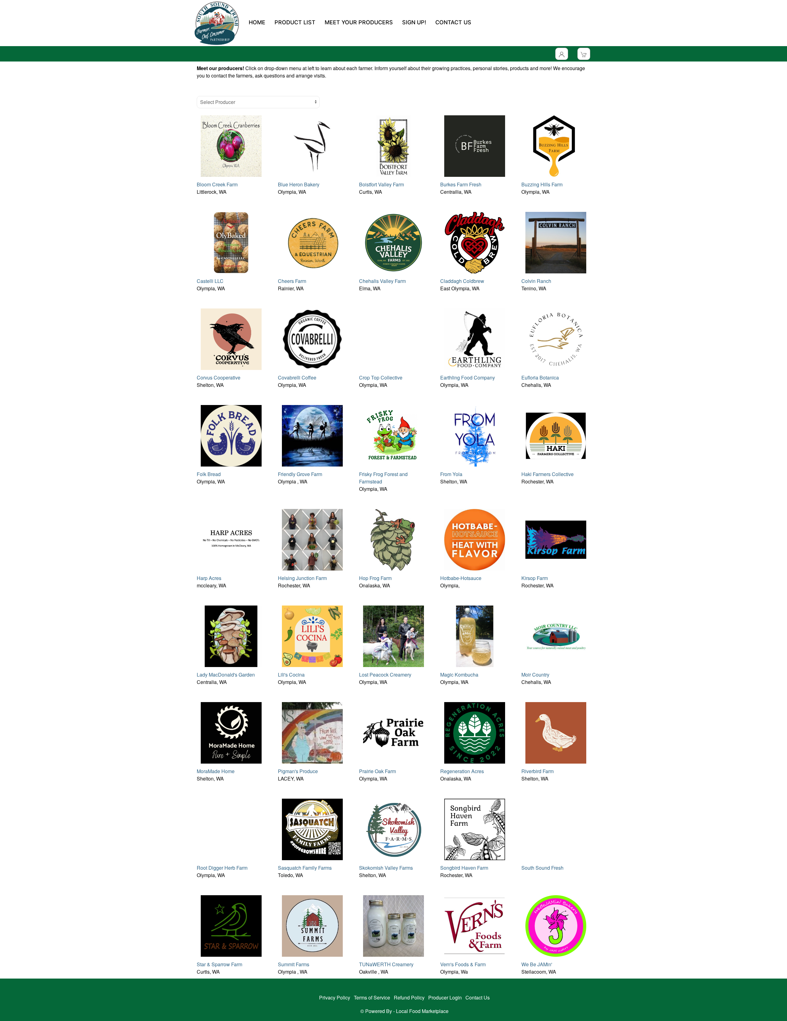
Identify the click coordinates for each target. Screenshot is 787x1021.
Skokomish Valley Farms (386, 867)
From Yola (451, 474)
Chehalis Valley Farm (382, 280)
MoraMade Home (216, 771)
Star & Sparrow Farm (219, 964)
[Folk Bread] (231, 435)
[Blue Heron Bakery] (312, 145)
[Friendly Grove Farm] (312, 435)
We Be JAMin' (536, 964)
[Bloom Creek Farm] (231, 145)
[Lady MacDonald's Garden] (231, 635)
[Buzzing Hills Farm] (555, 145)
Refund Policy (409, 997)
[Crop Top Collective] (393, 338)
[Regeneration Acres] (474, 732)
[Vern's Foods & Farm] (474, 925)
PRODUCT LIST (295, 22)
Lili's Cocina (291, 674)
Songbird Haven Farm (464, 867)
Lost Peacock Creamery (385, 674)
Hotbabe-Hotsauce (460, 578)
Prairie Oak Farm (377, 771)
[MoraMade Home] (231, 732)
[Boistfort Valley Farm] (393, 145)
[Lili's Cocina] (312, 635)
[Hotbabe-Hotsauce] (474, 538)
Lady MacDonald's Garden (226, 674)
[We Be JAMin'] (555, 925)
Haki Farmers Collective (547, 474)
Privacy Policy (334, 997)
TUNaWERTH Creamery (386, 964)
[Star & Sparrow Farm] (231, 925)
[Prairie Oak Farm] (393, 732)
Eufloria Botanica (540, 377)
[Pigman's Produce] (312, 732)
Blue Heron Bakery (298, 184)
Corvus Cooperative (218, 377)
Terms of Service (372, 997)
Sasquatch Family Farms (305, 867)
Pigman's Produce (298, 771)
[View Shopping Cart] (583, 54)
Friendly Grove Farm (300, 474)
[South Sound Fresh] (555, 828)
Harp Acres (209, 578)
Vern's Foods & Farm (463, 964)
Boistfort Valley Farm (381, 184)
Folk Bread (209, 474)
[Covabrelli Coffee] (312, 338)
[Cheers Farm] (312, 241)
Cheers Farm (292, 280)
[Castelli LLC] (231, 241)
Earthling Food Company (467, 377)
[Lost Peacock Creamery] (393, 635)
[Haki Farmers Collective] (555, 435)
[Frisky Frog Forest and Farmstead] (393, 435)
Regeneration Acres (462, 771)
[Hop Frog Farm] (393, 538)
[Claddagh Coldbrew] (474, 241)
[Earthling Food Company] (474, 338)
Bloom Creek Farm (217, 184)
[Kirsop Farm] (555, 538)
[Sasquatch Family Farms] (312, 828)
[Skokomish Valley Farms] (393, 828)
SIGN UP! (414, 22)
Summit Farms (293, 964)
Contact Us (477, 997)
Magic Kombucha (459, 674)
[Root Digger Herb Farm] (231, 828)
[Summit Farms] (312, 925)
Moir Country (535, 674)
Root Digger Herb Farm (222, 867)
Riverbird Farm (537, 771)
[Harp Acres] (231, 538)
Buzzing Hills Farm (542, 184)
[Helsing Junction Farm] (312, 538)
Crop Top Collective (380, 377)
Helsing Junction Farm (302, 578)
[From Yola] (474, 435)
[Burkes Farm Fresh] (474, 145)
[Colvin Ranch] (555, 241)
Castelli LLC (210, 280)
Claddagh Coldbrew (462, 280)
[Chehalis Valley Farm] (393, 241)
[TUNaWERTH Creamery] (393, 925)
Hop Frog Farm (375, 578)
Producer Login (445, 997)
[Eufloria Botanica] (555, 338)
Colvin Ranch (536, 280)
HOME (257, 22)
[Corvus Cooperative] (231, 338)
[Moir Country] (555, 635)
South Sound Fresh (542, 867)
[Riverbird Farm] (555, 732)
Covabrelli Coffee (297, 377)
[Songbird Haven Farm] (474, 828)
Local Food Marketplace (422, 1011)
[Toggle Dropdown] (561, 54)
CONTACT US (453, 22)
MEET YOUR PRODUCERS (359, 22)
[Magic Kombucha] (474, 635)
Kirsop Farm (534, 578)
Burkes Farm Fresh (460, 184)
